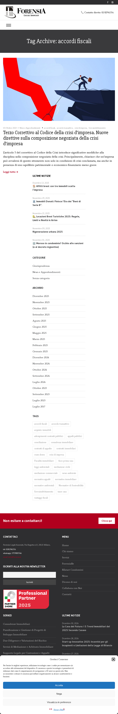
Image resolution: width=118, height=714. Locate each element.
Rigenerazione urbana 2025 (48, 231)
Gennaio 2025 (40, 351)
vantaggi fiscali (41, 498)
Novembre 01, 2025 (41, 240)
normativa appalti (42, 479)
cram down (39, 454)
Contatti (66, 594)
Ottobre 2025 (40, 308)
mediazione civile (62, 467)
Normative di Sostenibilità (71, 485)
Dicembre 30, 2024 (70, 623)
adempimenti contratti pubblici (48, 436)
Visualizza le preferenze (59, 702)
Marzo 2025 (39, 339)
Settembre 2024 (41, 375)
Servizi (65, 557)
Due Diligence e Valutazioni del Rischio (25, 640)
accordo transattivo (65, 128)
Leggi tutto (9, 171)
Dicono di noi (69, 581)
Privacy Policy (59, 710)
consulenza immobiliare (62, 442)
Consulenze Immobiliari (16, 624)
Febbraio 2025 (40, 345)
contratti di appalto (43, 448)
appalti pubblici (75, 436)
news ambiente (69, 473)
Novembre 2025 (41, 302)
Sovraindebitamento (97, 128)
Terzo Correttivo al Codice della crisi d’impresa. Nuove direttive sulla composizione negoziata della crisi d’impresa (55, 138)
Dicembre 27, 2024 (70, 653)
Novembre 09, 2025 (41, 228)
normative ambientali (44, 485)
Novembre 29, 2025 (41, 198)
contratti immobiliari (66, 448)
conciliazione (40, 442)
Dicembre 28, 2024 (70, 638)
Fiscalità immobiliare (44, 461)
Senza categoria (41, 278)
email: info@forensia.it (12, 557)
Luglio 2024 (39, 382)
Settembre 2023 (41, 394)
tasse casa (62, 491)
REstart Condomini (72, 569)
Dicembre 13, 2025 (41, 183)
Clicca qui (107, 520)
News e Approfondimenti (30, 128)
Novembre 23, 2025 (41, 213)
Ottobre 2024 (40, 369)
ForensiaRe (68, 563)
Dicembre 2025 (41, 296)
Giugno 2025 (40, 326)
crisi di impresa (81, 128)
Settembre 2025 (41, 314)
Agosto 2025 (39, 320)
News (65, 575)
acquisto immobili (42, 430)
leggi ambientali (41, 467)
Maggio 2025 (40, 332)
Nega (59, 693)
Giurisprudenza (41, 265)
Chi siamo (67, 551)
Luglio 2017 (39, 406)
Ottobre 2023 (40, 388)
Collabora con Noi (72, 588)
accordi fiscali (49, 128)
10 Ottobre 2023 (10, 128)
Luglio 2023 (39, 400)
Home (65, 545)
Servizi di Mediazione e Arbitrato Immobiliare (28, 646)
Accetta (59, 685)
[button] (113, 659)
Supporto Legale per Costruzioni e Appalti (26, 652)
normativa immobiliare (66, 479)
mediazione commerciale (46, 473)
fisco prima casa (65, 461)
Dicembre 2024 (41, 357)
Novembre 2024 (41, 363)
